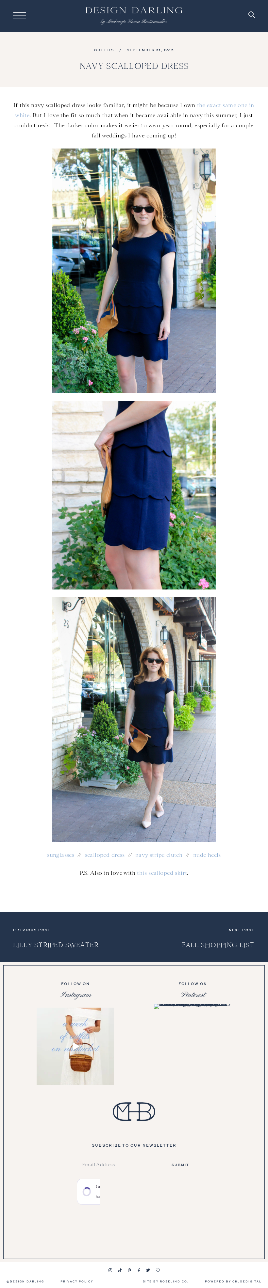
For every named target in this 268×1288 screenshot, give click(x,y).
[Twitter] (148, 1270)
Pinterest (193, 995)
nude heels (207, 855)
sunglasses (60, 855)
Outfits (104, 50)
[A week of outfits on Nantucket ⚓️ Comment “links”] (75, 1046)
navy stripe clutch (158, 855)
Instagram (75, 995)
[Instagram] (110, 1270)
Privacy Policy (76, 1281)
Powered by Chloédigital (233, 1281)
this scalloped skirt (162, 873)
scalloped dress (105, 855)
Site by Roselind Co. (166, 1281)
